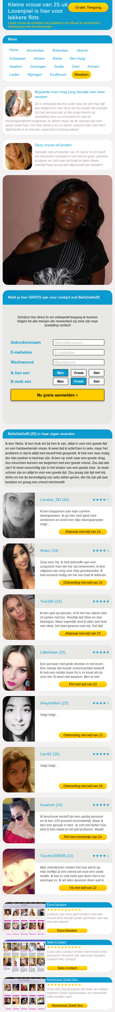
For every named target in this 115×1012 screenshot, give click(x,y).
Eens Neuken (67, 930)
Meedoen (81, 75)
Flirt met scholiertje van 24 (83, 837)
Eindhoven (58, 75)
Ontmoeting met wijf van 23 (83, 735)
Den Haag (77, 58)
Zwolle (59, 67)
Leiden (14, 75)
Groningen (38, 67)
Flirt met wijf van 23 (83, 684)
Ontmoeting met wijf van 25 (83, 786)
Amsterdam (35, 50)
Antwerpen (17, 58)
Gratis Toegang (88, 7)
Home (13, 50)
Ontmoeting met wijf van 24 (83, 582)
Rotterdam (60, 50)
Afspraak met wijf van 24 (83, 532)
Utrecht (82, 50)
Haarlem (15, 67)
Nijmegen (35, 75)
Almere (39, 58)
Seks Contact (67, 968)
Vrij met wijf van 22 (83, 888)
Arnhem (93, 67)
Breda (57, 58)
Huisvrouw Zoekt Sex (67, 1005)
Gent (75, 67)
